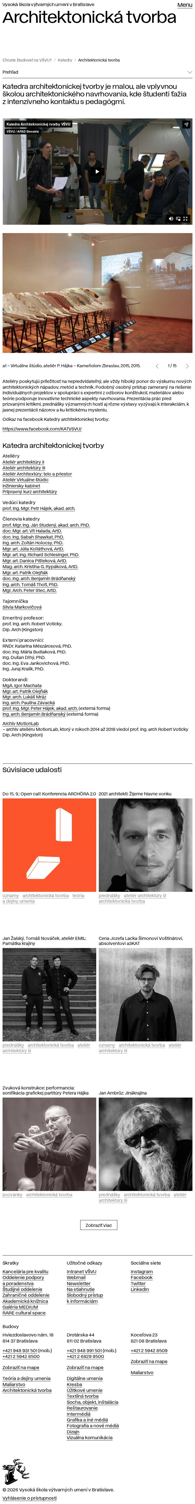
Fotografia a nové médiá (93, 1426)
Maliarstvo (14, 1385)
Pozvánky (13, 1195)
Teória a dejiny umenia (27, 1379)
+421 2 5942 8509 (149, 1351)
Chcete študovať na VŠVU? (27, 60)
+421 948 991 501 (84, 1351)
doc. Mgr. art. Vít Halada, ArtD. (32, 531)
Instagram (142, 1272)
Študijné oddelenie (22, 1290)
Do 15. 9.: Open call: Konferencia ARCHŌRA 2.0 (49, 794)
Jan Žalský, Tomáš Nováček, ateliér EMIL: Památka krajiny (44, 941)
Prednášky (109, 896)
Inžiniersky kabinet (21, 486)
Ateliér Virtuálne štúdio (25, 480)
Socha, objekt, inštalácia (92, 1402)
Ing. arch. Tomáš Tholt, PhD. (30, 585)
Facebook (142, 1278)
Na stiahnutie (81, 1290)
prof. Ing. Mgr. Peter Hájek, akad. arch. (40, 709)
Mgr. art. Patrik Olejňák (25, 573)
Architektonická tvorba (99, 60)
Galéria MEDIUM (20, 1307)
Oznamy (11, 896)
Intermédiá (78, 1414)
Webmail (76, 1278)
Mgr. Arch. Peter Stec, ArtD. (30, 591)
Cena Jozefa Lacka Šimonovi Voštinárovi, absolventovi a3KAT (141, 941)
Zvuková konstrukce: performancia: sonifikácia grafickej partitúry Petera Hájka (46, 1090)
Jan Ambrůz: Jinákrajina (123, 1093)
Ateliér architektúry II (23, 462)
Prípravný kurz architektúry (30, 492)
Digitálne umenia (85, 1379)
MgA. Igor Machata (22, 686)
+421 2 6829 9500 (85, 1357)
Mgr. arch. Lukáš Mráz (24, 697)
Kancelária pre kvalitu (25, 1272)
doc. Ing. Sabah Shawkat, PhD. (33, 537)
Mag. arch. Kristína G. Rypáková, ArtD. (40, 567)
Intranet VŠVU (81, 1272)
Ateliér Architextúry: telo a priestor (37, 474)
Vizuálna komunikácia (89, 1438)
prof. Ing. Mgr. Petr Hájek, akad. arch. (39, 509)
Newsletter (79, 1284)
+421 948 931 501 (20, 1351)
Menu (184, 5)
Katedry (65, 60)
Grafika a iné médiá (87, 1420)
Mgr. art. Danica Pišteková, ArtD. (35, 561)
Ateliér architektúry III (24, 468)
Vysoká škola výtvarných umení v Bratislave (48, 5)
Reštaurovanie (82, 1408)
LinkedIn (140, 1290)
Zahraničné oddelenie (26, 1295)
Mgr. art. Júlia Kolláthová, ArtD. (33, 549)
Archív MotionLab (21, 724)
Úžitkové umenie (85, 1391)
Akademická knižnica (25, 1302)
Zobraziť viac (99, 1226)
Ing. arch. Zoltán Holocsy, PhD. (33, 543)
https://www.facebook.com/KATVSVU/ (42, 429)
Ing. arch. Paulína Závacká (29, 703)
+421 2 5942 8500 (21, 1357)
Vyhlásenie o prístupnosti (30, 1498)
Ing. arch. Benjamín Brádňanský (34, 714)
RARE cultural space (24, 1313)
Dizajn (73, 1432)
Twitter (138, 1284)
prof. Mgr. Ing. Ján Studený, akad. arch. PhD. (46, 525)
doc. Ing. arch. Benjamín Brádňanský (39, 579)
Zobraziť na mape (21, 1368)
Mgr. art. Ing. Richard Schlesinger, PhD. (41, 555)
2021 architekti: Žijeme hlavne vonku (135, 794)
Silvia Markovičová (22, 607)
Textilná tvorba (83, 1396)
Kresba (74, 1385)
